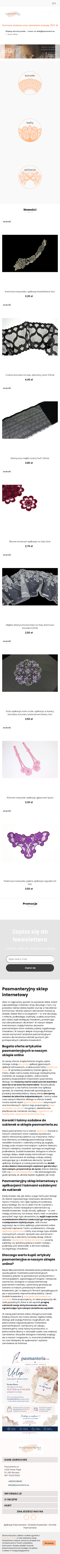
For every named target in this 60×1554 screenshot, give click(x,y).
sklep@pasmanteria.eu (18, 1485)
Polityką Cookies (9, 1538)
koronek (23, 1064)
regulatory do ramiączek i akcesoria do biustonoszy (27, 1113)
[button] (30, 1459)
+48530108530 (15, 1481)
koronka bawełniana (22, 1171)
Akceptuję (49, 1543)
